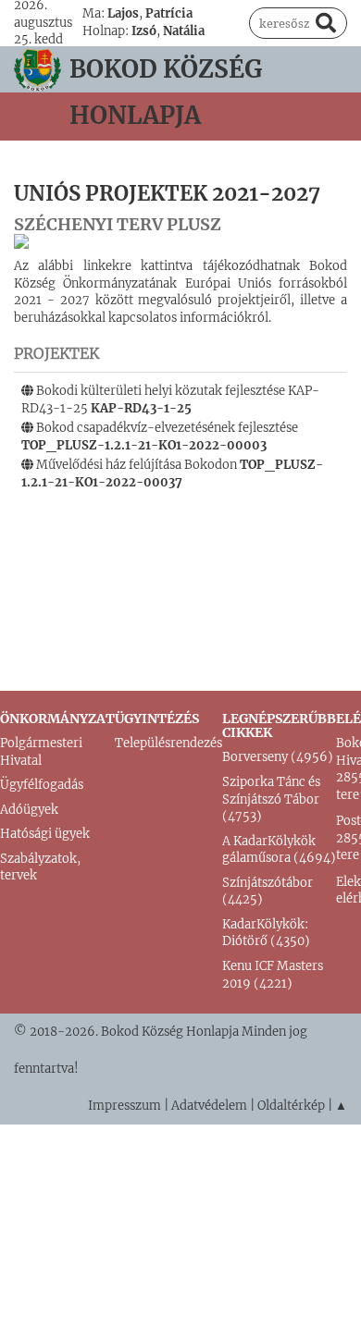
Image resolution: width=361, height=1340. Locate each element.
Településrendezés (168, 743)
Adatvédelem (209, 1105)
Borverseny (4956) (277, 757)
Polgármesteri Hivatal (41, 751)
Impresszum (124, 1105)
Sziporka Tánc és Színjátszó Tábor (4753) (271, 799)
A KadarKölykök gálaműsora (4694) (279, 850)
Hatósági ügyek (45, 834)
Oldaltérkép (291, 1105)
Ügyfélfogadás (41, 785)
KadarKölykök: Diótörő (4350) (266, 933)
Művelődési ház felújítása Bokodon (172, 473)
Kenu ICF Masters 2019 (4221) (272, 974)
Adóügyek (29, 810)
